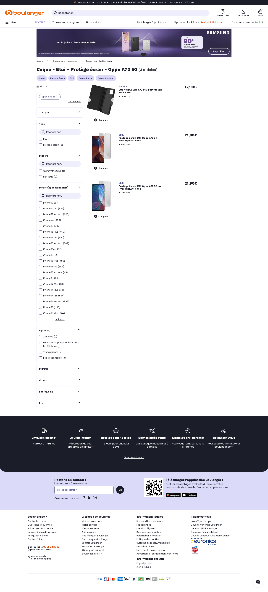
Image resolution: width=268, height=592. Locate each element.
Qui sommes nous (92, 521)
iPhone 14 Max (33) (53, 284)
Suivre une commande (40, 528)
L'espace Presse (90, 528)
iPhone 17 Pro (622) (53, 208)
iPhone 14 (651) (51, 278)
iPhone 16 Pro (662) (53, 237)
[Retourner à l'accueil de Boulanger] (24, 13)
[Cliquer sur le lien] (134, 43)
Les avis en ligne (145, 546)
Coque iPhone (85, 78)
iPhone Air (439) (52, 220)
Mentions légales (146, 528)
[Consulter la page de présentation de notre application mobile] (173, 495)
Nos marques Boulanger (95, 535)
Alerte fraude (144, 566)
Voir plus (60, 319)
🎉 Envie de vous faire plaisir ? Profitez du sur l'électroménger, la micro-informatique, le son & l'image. (134, 2)
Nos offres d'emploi (201, 521)
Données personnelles (149, 532)
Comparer (103, 120)
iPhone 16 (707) (51, 226)
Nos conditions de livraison (42, 532)
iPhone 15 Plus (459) (54, 260)
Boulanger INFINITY (92, 553)
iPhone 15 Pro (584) (53, 266)
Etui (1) (47, 139)
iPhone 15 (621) (51, 255)
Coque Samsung (105, 78)
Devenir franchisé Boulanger (206, 524)
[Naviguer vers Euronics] (215, 541)
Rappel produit (144, 563)
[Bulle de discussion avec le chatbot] (258, 582)
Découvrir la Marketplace (204, 532)
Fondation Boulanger (93, 546)
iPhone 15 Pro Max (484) (56, 272)
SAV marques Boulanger (95, 539)
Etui (72, 78)
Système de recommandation (153, 542)
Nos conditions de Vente (150, 521)
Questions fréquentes (40, 524)
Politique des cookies (148, 539)
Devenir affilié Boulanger (204, 528)
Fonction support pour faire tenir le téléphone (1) (61, 344)
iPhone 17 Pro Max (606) (56, 214)
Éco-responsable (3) (54, 357)
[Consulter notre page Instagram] (95, 499)
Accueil (40, 61)
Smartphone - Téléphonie (65, 61)
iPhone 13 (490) (51, 307)
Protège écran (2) (53, 144)
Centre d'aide (35, 539)
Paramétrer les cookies (149, 535)
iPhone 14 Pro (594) (54, 295)
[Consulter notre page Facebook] (83, 499)
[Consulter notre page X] (89, 499)
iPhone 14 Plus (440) (54, 289)
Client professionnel (93, 550)
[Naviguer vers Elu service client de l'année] (215, 550)
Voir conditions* (134, 457)
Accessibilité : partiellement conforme (157, 553)
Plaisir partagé (89, 524)
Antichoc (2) (50, 336)
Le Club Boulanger (92, 542)
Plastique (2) (50, 176)
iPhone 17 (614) (51, 202)
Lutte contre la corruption (151, 550)
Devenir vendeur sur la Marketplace (210, 535)
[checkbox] (40, 139)
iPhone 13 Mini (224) (54, 313)
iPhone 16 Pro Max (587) (56, 243)
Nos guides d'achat (38, 535)
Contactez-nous (37, 521)
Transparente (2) (52, 352)
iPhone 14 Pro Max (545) (56, 301)
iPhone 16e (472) (52, 249)
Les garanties (144, 524)
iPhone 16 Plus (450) (54, 231)
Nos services (89, 532)
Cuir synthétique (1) (54, 170)
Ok (120, 489)
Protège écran (57, 78)
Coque (41, 78)
